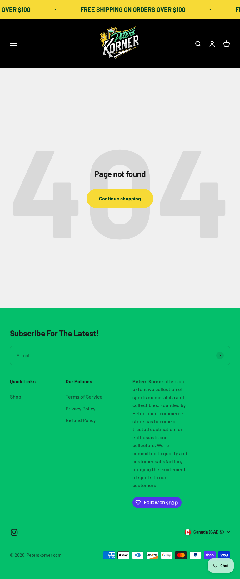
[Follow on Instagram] (14, 532)
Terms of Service (84, 397)
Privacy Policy (81, 408)
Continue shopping (120, 198)
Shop (15, 397)
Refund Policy (81, 420)
